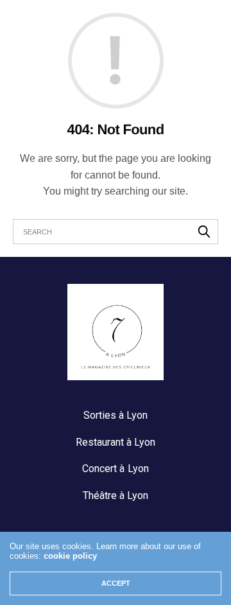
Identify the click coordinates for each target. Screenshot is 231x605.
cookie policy (70, 556)
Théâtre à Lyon (115, 495)
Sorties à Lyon (115, 415)
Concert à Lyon (115, 468)
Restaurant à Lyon (115, 442)
